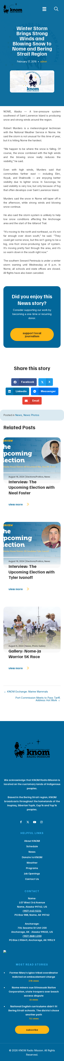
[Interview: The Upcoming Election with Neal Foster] (32, 460)
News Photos (31, 415)
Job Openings (32, 873)
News (18, 415)
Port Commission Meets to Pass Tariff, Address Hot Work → (37, 699)
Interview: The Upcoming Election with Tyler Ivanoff (32, 571)
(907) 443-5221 (32, 910)
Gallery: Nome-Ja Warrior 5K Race (25, 653)
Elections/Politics (34, 476)
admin (43, 61)
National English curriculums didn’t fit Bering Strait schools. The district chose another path (33, 1010)
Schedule (32, 846)
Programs (32, 868)
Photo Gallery (39, 646)
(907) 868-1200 (32, 936)
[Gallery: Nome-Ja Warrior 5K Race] (32, 629)
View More (16, 504)
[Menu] (44, 9)
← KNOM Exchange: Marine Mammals (26, 691)
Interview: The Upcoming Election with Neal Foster (32, 487)
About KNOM (32, 840)
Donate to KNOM (32, 857)
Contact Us (32, 879)
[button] (21, 822)
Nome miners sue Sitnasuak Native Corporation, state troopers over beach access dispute (34, 991)
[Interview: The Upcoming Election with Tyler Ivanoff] (32, 544)
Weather (32, 862)
